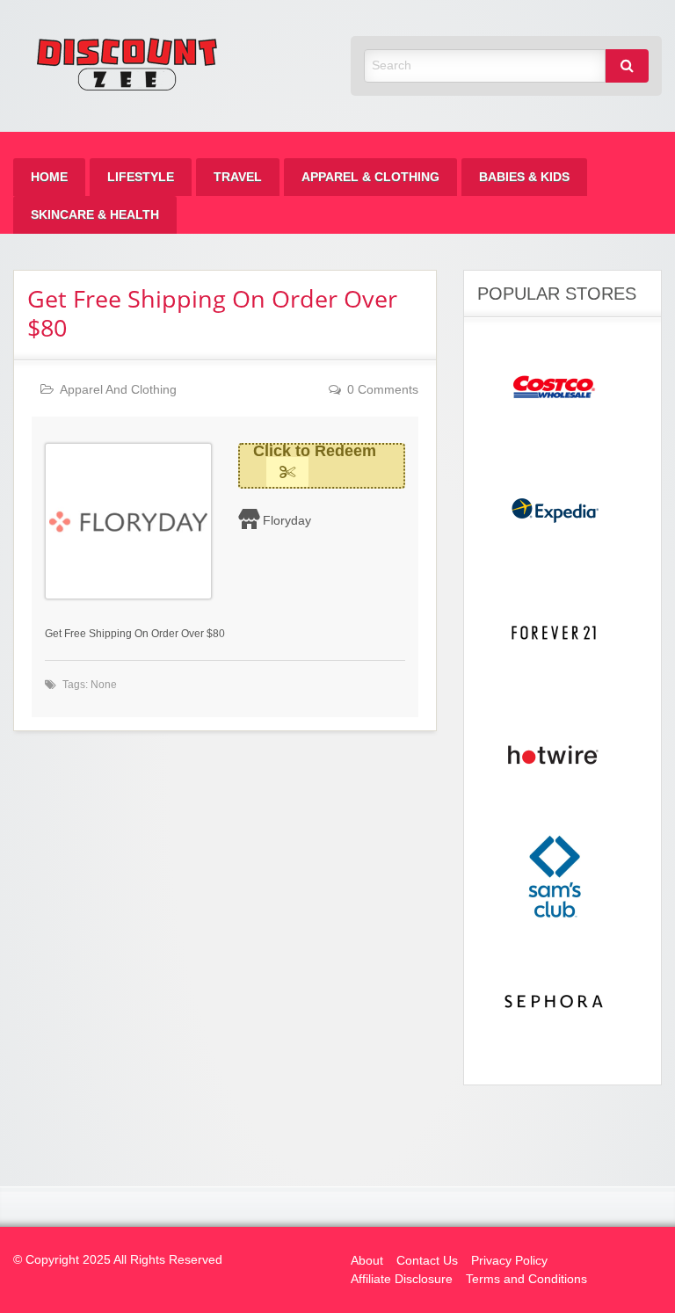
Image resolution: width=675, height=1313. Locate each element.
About (367, 1260)
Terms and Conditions (526, 1279)
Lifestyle (140, 177)
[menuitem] (49, 177)
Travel (238, 177)
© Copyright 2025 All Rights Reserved (117, 1259)
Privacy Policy (509, 1260)
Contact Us (427, 1260)
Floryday (287, 520)
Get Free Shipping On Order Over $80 (212, 313)
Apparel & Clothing (370, 177)
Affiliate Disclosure (402, 1279)
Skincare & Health (95, 214)
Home (49, 177)
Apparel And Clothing (118, 389)
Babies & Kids (524, 177)
